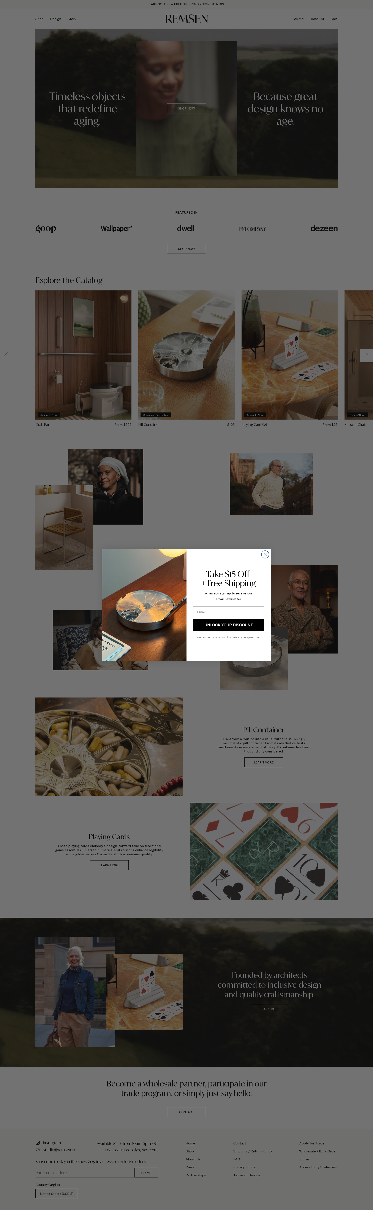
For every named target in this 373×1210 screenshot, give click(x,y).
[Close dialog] (265, 554)
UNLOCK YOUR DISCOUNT (228, 624)
